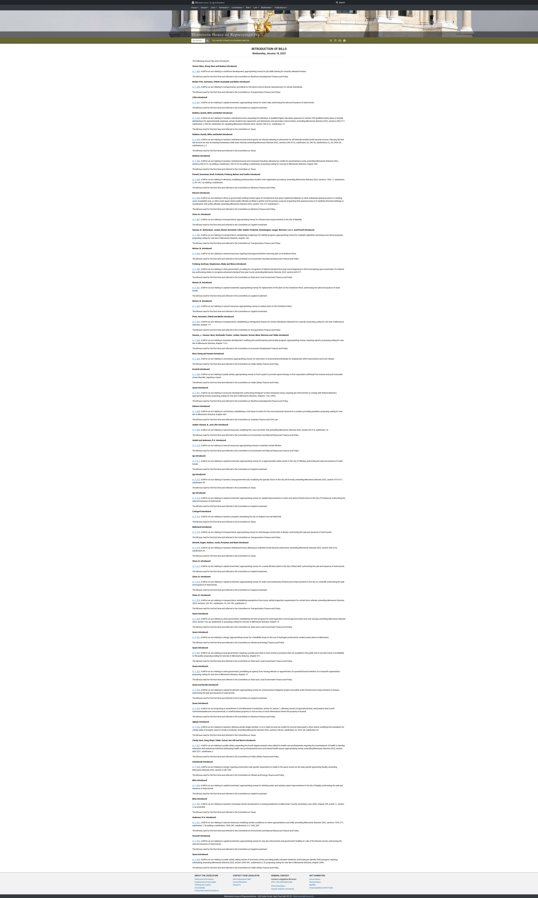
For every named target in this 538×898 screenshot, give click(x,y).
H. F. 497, (196, 219)
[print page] (344, 40)
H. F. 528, (196, 767)
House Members (240, 882)
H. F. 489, (196, 71)
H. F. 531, (196, 822)
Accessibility (200, 888)
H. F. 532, (196, 841)
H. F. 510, (196, 445)
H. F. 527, (196, 745)
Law (255, 7)
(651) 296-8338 (278, 882)
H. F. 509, (196, 430)
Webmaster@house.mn (303, 896)
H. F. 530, (196, 804)
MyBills (312, 885)
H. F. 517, (196, 566)
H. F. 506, (196, 374)
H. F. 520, (196, 619)
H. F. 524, (196, 690)
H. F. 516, (196, 548)
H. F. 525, (196, 708)
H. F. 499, (196, 253)
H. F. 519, (196, 600)
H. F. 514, (196, 516)
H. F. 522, (196, 653)
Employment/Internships (205, 882)
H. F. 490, (196, 87)
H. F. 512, (196, 479)
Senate (204, 7)
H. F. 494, (196, 161)
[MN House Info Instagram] (335, 40)
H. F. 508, (196, 411)
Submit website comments (282, 889)
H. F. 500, (196, 269)
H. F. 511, (196, 461)
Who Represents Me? (242, 879)
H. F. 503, (196, 322)
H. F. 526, (196, 727)
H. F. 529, (196, 785)
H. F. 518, (196, 582)
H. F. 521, (196, 637)
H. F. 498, (196, 235)
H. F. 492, (196, 118)
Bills (248, 7)
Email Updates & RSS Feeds (321, 888)
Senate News (315, 882)
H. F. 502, (196, 306)
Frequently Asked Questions (207, 890)
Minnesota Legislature (210, 2)
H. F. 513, (196, 498)
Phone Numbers (278, 886)
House (194, 7)
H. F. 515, (196, 532)
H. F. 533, (196, 859)
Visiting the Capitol (203, 885)
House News (314, 879)
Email (289, 882)
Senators (237, 885)
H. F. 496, (196, 198)
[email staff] (340, 40)
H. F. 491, (196, 102)
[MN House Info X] (331, 40)
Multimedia (266, 7)
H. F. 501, (196, 288)
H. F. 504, (196, 340)
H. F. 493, (196, 139)
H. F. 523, (196, 671)
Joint (213, 7)
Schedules (223, 7)
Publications (280, 7)
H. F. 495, (196, 179)
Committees (237, 7)
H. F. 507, (196, 393)
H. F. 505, (196, 359)
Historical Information (204, 879)
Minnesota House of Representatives (225, 34)
